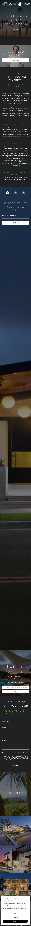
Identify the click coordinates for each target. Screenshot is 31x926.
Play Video (15, 60)
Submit (15, 765)
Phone (4, 727)
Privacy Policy (9, 759)
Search (15, 691)
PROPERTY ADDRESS (9, 215)
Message (5, 740)
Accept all (15, 921)
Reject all (15, 913)
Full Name (5, 721)
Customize (15, 917)
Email (4, 734)
